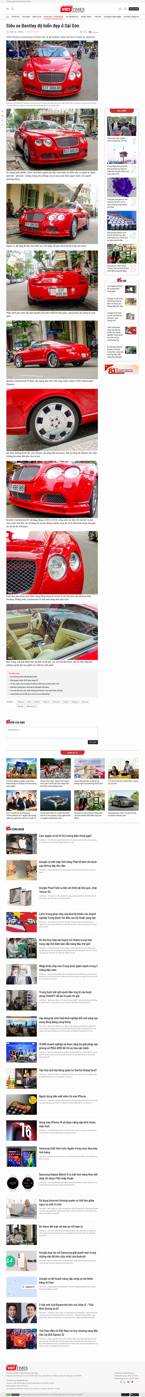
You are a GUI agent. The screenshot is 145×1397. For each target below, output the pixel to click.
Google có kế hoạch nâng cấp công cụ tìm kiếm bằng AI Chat (66, 1280)
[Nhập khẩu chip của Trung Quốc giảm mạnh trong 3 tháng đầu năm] (21, 974)
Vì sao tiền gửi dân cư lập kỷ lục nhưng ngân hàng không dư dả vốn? (88, 782)
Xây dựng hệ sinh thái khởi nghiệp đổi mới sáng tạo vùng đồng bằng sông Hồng (68, 1020)
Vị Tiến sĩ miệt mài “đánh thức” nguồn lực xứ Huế (123, 782)
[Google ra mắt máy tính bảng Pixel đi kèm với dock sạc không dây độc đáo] (130, 302)
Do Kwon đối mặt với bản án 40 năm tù (61, 1226)
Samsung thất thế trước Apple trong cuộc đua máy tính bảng (68, 1150)
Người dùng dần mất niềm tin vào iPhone (62, 1096)
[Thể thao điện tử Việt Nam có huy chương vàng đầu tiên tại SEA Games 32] (21, 1339)
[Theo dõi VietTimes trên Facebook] (121, 1382)
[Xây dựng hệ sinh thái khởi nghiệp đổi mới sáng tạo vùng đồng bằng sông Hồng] (21, 1026)
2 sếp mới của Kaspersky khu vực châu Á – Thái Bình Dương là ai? (66, 1306)
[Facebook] (81, 32)
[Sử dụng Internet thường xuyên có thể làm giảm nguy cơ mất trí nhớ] (21, 1208)
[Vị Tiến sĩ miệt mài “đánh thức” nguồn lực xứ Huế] (123, 768)
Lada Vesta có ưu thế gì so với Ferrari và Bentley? (30, 694)
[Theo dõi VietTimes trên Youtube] (128, 1382)
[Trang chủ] (7, 17)
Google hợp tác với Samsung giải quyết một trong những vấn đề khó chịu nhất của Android (67, 1254)
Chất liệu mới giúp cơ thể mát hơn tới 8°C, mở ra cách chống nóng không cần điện (117, 203)
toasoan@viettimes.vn (126, 1373)
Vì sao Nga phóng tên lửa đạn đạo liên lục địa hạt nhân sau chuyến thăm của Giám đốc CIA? (118, 170)
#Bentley (20, 706)
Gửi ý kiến (93, 742)
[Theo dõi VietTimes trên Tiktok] (132, 1382)
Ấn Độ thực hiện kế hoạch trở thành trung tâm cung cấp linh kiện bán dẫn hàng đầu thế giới (115, 352)
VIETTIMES (72, 9)
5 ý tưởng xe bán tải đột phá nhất (23, 677)
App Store (125, 1394)
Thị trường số (72, 17)
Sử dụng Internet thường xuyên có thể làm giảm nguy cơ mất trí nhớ (66, 1202)
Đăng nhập (134, 9)
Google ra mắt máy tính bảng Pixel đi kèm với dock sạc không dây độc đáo (115, 302)
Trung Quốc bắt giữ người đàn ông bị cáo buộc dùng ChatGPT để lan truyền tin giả (65, 994)
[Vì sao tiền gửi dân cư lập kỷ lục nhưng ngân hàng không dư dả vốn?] (89, 768)
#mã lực (37, 702)
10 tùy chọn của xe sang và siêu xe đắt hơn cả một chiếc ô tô (34, 684)
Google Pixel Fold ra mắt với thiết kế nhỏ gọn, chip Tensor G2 (114, 317)
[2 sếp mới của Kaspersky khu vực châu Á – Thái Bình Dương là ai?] (21, 1313)
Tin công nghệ (15, 829)
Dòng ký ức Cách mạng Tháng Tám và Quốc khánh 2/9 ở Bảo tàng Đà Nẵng (118, 268)
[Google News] (93, 32)
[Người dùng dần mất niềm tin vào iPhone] (21, 1104)
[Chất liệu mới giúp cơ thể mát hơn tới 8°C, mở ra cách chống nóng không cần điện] (121, 187)
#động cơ (21, 702)
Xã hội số (15, 17)
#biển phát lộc (31, 706)
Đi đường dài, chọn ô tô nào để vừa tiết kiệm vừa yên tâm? (122, 814)
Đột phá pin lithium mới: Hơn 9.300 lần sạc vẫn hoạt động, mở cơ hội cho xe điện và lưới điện (117, 236)
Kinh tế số (37, 17)
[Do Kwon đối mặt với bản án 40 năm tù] (21, 1235)
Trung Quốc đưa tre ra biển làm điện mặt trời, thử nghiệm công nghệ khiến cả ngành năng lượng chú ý (55, 815)
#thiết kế (46, 702)
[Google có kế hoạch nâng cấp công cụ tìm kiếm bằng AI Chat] (21, 1287)
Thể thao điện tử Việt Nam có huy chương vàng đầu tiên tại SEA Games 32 (68, 1332)
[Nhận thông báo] (120, 9)
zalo (125, 1382)
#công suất (56, 702)
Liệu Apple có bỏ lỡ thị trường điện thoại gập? (114, 288)
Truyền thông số (131, 17)
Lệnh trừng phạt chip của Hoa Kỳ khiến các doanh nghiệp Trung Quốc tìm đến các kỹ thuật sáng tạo (115, 333)
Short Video (86, 17)
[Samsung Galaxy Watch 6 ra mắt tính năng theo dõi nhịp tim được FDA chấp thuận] (21, 1182)
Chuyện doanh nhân (112, 17)
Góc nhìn (26, 17)
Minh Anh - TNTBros (17, 32)
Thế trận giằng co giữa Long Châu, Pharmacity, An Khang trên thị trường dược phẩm (21, 783)
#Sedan (66, 702)
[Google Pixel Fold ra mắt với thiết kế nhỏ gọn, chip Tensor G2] (130, 316)
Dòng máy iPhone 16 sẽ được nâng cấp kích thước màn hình (67, 1124)
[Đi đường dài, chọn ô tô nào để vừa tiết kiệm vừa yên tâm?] (123, 800)
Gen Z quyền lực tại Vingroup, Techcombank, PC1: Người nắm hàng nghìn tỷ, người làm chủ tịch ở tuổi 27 (21, 815)
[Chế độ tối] (125, 9)
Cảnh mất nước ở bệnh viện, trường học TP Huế (117, 139)
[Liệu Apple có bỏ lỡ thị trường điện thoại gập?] (130, 289)
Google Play (134, 1394)
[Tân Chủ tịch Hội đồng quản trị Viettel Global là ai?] (21, 1078)
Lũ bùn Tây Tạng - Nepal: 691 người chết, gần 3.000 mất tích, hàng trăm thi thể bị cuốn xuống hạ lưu (54, 783)
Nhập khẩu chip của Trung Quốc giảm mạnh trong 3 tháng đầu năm (68, 968)
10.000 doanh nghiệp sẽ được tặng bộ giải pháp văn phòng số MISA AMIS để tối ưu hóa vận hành (68, 1046)
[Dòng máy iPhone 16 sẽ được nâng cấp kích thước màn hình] (21, 1130)
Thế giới (97, 17)
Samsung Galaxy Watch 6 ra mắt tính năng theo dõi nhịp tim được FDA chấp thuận (68, 1176)
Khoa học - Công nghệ (53, 17)
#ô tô (29, 702)
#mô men (85, 702)
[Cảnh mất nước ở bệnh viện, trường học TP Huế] (121, 126)
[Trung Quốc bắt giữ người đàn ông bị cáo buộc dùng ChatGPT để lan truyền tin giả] (21, 1000)
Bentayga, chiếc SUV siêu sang (23, 680)
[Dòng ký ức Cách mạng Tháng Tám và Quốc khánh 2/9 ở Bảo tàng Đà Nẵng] (121, 253)
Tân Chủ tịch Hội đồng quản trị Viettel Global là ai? (68, 1070)
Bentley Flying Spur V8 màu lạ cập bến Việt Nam (29, 687)
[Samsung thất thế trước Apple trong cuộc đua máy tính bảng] (21, 1156)
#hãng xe (75, 702)
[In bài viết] (85, 32)
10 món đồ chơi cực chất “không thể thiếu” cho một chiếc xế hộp (36, 691)
